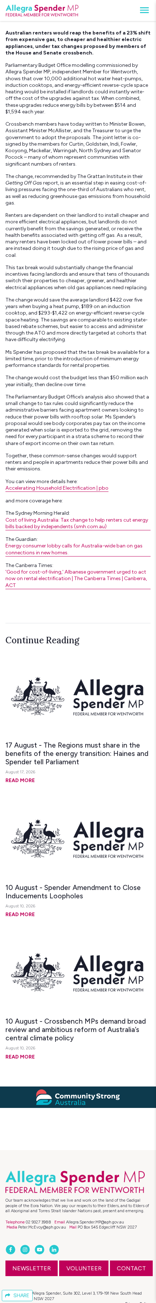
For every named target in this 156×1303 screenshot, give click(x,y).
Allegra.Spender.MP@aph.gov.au (95, 1222)
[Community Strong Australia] (78, 1097)
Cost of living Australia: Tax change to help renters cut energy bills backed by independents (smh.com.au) (76, 523)
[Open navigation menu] (142, 10)
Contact (131, 1268)
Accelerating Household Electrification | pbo (56, 488)
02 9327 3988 (38, 1222)
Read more (20, 780)
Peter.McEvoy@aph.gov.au (42, 1227)
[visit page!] (11, 1250)
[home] (42, 10)
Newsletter (31, 1268)
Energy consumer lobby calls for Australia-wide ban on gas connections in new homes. (74, 549)
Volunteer (84, 1268)
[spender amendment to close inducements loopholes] (78, 840)
